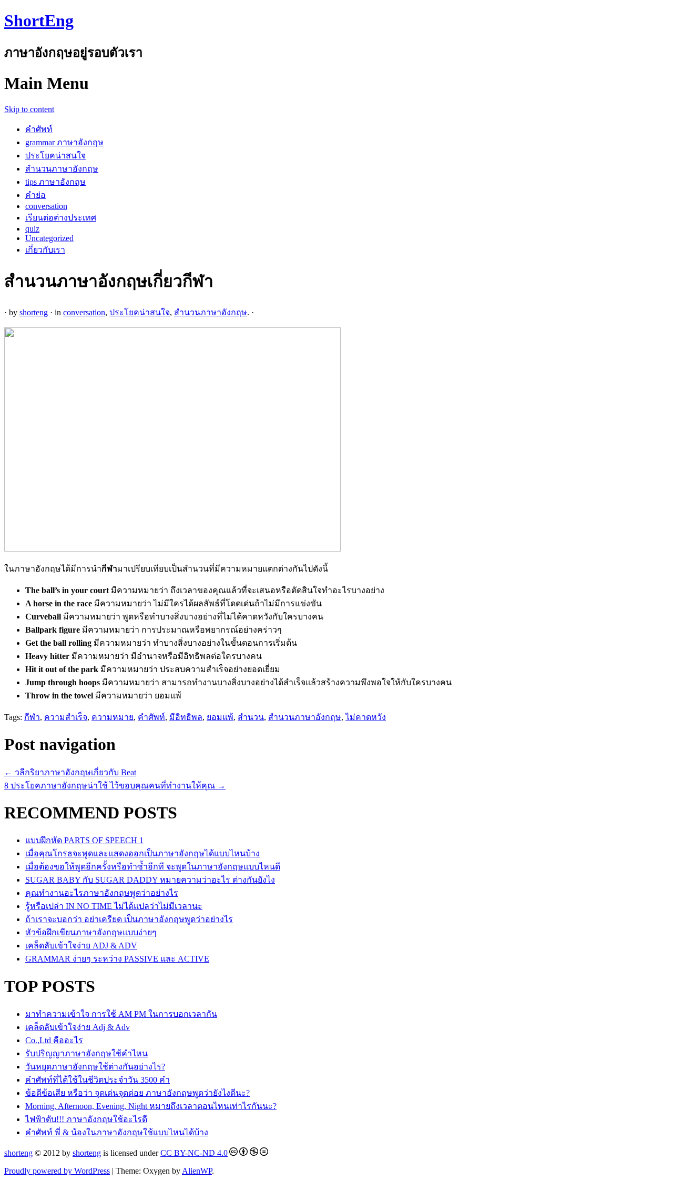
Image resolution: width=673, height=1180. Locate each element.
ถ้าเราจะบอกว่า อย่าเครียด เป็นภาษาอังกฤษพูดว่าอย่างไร (129, 919)
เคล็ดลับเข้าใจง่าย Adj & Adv (77, 1027)
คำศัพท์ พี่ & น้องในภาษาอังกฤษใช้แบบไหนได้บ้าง (116, 1132)
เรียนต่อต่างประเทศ (60, 217)
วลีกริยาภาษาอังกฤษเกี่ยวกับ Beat (70, 772)
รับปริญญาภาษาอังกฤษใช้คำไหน (86, 1053)
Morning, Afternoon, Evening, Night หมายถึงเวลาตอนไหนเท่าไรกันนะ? (151, 1106)
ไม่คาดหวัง (365, 717)
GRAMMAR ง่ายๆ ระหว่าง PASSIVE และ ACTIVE (117, 958)
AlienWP (197, 1170)
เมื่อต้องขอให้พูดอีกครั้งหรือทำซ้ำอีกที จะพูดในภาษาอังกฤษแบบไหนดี (152, 866)
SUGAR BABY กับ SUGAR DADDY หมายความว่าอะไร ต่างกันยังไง (150, 879)
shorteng (33, 312)
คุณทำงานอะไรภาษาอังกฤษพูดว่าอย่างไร (101, 892)
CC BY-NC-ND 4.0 (194, 1152)
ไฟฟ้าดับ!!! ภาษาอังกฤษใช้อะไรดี (86, 1119)
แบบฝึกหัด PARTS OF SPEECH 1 (84, 840)
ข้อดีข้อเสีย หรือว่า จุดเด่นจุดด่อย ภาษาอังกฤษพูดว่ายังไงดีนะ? (137, 1092)
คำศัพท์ (39, 129)
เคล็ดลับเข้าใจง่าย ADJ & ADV (81, 945)
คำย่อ (35, 195)
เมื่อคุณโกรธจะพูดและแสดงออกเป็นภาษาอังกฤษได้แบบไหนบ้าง (142, 853)
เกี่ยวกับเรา (45, 249)
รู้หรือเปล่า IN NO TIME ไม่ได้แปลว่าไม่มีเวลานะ (113, 906)
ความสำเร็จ (65, 717)
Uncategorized (49, 238)
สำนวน (251, 717)
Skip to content (29, 109)
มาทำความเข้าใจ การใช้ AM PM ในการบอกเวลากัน (121, 1013)
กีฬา (32, 717)
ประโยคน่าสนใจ (55, 155)
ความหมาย (112, 717)
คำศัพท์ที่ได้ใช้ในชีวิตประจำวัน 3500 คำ (97, 1079)
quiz (32, 228)
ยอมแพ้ (220, 717)
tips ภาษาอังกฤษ (55, 181)
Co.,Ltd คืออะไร (54, 1040)
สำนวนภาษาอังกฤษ (61, 168)
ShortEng (39, 20)
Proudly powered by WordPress (57, 1170)
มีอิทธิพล (185, 717)
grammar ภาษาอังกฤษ (64, 142)
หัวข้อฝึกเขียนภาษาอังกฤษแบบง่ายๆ (91, 932)
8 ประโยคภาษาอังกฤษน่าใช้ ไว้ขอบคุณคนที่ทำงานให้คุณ (115, 785)
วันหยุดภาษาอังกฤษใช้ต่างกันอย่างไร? (95, 1066)
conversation (46, 206)
